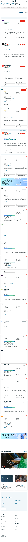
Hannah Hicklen (22, 485)
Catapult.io (5, 350)
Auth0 (3, 503)
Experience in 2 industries (19, 395)
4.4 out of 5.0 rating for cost (9, 84)
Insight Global (6, 89)
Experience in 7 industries (19, 82)
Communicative (7, 395)
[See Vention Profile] (3, 133)
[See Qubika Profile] (3, 44)
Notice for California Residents (4, 536)
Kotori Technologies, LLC (7, 108)
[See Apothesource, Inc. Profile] (2, 365)
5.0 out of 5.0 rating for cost (20, 124)
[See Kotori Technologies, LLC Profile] (2, 108)
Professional (6, 204)
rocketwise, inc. (6, 415)
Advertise (16, 529)
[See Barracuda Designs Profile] (2, 321)
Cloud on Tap (5, 242)
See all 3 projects (5, 170)
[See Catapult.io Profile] (2, 350)
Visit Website (22, 44)
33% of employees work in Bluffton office (20, 397)
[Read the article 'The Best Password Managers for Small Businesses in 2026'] (20, 482)
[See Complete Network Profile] (2, 379)
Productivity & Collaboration (18, 500)
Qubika (5, 43)
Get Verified (16, 526)
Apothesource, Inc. (6, 364)
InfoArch (5, 335)
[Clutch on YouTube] (5, 521)
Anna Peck (7, 486)
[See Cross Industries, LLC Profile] (2, 257)
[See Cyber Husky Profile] (2, 210)
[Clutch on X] (2, 521)
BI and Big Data (17, 503)
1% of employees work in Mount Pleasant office (8, 430)
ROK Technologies (6, 289)
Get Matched (21, 12)
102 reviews (10, 133)
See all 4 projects (5, 201)
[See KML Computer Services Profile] (2, 402)
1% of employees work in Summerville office (9, 317)
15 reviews (10, 66)
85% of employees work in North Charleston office (8, 271)
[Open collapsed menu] (2, 1)
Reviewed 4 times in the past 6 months (9, 150)
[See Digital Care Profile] (2, 275)
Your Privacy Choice (3, 535)
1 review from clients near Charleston (21, 126)
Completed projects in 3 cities (8, 175)
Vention (5, 132)
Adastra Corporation (7, 65)
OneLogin (3, 506)
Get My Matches (5, 184)
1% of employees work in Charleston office (21, 104)
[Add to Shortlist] (26, 20)
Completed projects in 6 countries (20, 84)
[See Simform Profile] (3, 20)
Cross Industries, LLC (7, 256)
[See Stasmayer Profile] (2, 157)
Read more (5, 101)
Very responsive (7, 104)
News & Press (16, 518)
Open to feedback (8, 82)
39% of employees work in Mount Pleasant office (8, 238)
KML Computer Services (7, 401)
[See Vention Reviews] (6, 133)
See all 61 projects (6, 57)
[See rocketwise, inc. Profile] (2, 416)
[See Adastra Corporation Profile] (3, 66)
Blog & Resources (3, 529)
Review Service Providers (3, 526)
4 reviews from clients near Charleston (21, 206)
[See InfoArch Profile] (2, 336)
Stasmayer (5, 156)
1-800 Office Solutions (7, 303)
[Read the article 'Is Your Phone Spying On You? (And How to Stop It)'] (14, 463)
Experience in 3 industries (7, 173)
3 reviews (9, 380)
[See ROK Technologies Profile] (2, 290)
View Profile (18, 44)
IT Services (3, 489)
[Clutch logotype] (14, 1)
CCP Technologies (6, 224)
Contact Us (2, 519)
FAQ (15, 521)
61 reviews (10, 44)
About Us (16, 515)
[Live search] (26, 1)
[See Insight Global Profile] (2, 89)
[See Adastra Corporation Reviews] (6, 66)
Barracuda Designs (6, 321)
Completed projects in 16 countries (21, 152)
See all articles (25, 451)
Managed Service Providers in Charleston (7, 497)
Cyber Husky (5, 209)
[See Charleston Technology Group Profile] (2, 188)
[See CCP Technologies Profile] (2, 224)
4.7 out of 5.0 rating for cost (9, 152)
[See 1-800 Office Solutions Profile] (2, 304)
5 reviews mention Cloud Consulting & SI (21, 37)
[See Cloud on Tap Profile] (2, 243)
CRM (2, 500)
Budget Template (7, 489)
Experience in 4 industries (19, 204)
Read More (3, 448)
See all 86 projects (6, 34)
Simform (5, 20)
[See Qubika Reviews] (6, 44)
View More (3, 509)
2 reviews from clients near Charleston (21, 175)
